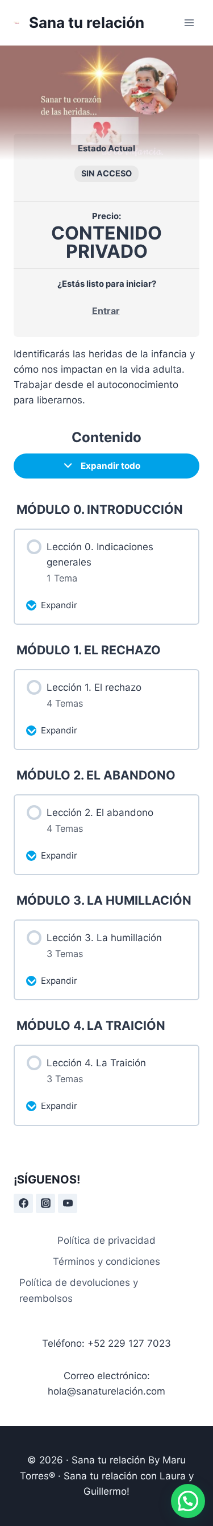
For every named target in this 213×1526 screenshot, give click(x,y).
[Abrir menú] (188, 22)
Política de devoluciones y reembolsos (78, 1290)
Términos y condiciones (106, 1261)
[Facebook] (23, 1203)
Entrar (106, 311)
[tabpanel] (106, 378)
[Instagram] (45, 1203)
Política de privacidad (106, 1240)
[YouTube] (67, 1203)
